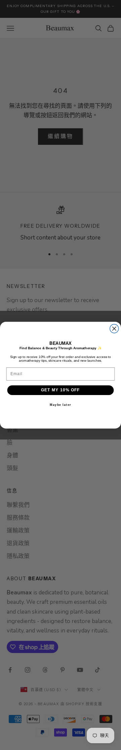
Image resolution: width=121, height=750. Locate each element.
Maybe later (60, 404)
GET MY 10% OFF (60, 390)
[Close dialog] (114, 328)
